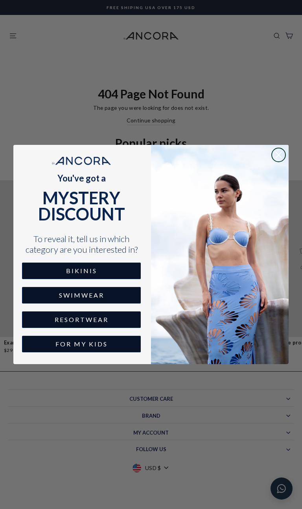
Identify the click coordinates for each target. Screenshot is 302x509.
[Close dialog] (278, 155)
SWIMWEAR (81, 295)
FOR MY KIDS (81, 344)
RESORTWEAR (82, 319)
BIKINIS (81, 270)
